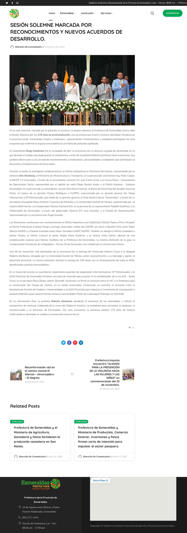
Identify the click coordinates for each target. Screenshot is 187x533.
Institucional (17, 421)
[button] (152, 13)
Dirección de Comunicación (28, 47)
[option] (40, 437)
